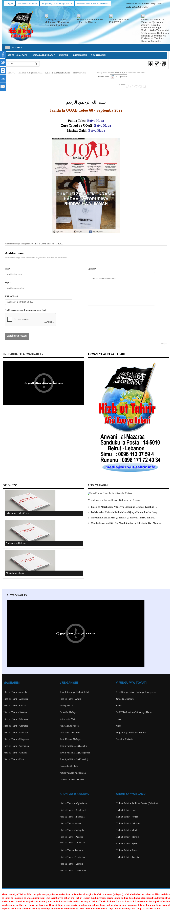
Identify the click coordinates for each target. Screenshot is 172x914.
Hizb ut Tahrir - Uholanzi (16, 732)
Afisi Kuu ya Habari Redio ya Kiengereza (136, 692)
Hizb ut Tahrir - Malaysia (72, 830)
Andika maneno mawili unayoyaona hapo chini (25, 310)
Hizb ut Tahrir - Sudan (127, 850)
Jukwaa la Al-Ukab (69, 766)
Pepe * (8, 282)
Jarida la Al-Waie (68, 719)
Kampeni (63, 55)
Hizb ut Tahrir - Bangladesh (73, 810)
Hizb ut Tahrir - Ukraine (15, 752)
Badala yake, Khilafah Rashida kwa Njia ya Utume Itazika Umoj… (125, 512)
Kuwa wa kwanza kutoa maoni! (58, 73)
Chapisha (100, 76)
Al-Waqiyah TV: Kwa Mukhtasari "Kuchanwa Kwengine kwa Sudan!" (57, 22)
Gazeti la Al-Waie (124, 739)
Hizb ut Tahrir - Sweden (15, 712)
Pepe (107, 76)
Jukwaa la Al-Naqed (69, 726)
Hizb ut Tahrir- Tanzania (71, 850)
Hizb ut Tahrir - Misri (126, 830)
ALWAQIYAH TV (17, 595)
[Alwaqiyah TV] (157, 67)
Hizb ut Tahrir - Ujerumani (16, 746)
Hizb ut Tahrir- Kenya (70, 823)
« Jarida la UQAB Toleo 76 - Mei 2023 (47, 244)
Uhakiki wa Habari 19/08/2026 (119, 21)
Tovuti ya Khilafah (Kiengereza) (75, 752)
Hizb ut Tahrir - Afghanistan (73, 803)
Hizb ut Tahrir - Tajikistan (72, 842)
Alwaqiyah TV (67, 705)
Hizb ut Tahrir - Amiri (70, 699)
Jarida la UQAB (121, 73)
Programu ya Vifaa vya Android (131, 732)
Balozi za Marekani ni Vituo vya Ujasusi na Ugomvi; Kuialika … (124, 507)
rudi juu (164, 343)
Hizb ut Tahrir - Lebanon (128, 823)
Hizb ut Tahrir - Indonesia (72, 816)
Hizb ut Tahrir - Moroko (127, 837)
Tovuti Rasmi (98, 55)
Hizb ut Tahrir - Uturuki (71, 864)
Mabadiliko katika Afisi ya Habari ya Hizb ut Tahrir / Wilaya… (123, 517)
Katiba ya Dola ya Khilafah (73, 773)
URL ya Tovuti (11, 296)
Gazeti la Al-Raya (17, 55)
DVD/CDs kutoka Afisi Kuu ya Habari (134, 712)
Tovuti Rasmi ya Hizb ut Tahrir (75, 692)
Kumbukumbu (80, 55)
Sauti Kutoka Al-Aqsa (70, 739)
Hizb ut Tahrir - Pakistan (71, 837)
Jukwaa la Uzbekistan (70, 732)
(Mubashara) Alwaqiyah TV (23, 354)
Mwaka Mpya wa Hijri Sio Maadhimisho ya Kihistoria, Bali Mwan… (126, 523)
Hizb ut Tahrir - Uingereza (16, 739)
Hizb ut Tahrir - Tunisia (127, 857)
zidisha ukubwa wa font (92, 72)
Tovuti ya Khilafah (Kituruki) (74, 759)
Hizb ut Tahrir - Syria (126, 843)
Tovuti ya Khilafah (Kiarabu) (74, 746)
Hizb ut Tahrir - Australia (16, 699)
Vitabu (119, 705)
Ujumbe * (92, 269)
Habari (119, 719)
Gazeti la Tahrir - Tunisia (72, 779)
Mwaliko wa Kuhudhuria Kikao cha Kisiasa (90, 21)
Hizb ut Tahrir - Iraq (126, 810)
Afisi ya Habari (98, 485)
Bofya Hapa (102, 125)
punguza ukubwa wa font (89, 72)
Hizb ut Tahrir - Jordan (127, 816)
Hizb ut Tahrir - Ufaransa (16, 719)
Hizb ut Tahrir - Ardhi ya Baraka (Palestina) (137, 803)
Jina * (7, 269)
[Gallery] (164, 67)
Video (118, 726)
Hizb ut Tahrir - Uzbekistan (73, 870)
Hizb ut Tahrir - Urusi (14, 759)
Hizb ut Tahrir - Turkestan (72, 857)
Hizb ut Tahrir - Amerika (15, 692)
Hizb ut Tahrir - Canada (15, 705)
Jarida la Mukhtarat (43, 55)
